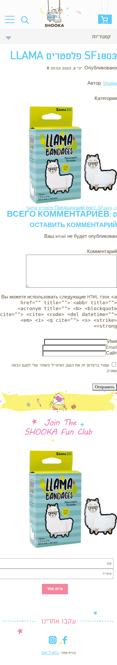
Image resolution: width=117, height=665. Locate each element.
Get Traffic (50, 653)
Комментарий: (101, 251)
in (52, 641)
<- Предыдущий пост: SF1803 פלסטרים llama (71, 208)
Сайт (111, 353)
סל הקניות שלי (105, 21)
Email (111, 347)
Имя (112, 341)
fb (64, 641)
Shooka (110, 83)
